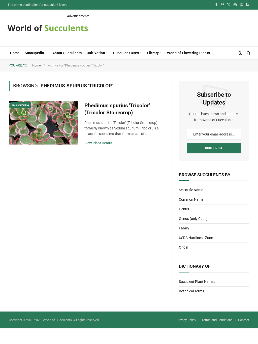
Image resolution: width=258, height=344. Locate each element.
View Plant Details (98, 143)
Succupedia (34, 53)
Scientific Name (191, 190)
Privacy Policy (186, 320)
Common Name (191, 199)
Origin (183, 247)
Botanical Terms (191, 291)
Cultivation (96, 53)
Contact (243, 320)
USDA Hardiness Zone (196, 238)
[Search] (248, 53)
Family (184, 228)
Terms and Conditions (217, 320)
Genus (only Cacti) (193, 219)
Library (153, 53)
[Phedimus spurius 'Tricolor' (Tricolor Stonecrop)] (43, 123)
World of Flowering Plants (188, 53)
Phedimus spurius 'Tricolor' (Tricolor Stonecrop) (117, 109)
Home (15, 53)
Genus (184, 209)
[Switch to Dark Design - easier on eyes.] (240, 53)
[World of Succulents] (48, 28)
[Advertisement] (158, 29)
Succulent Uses (126, 53)
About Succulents (67, 53)
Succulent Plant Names (197, 282)
